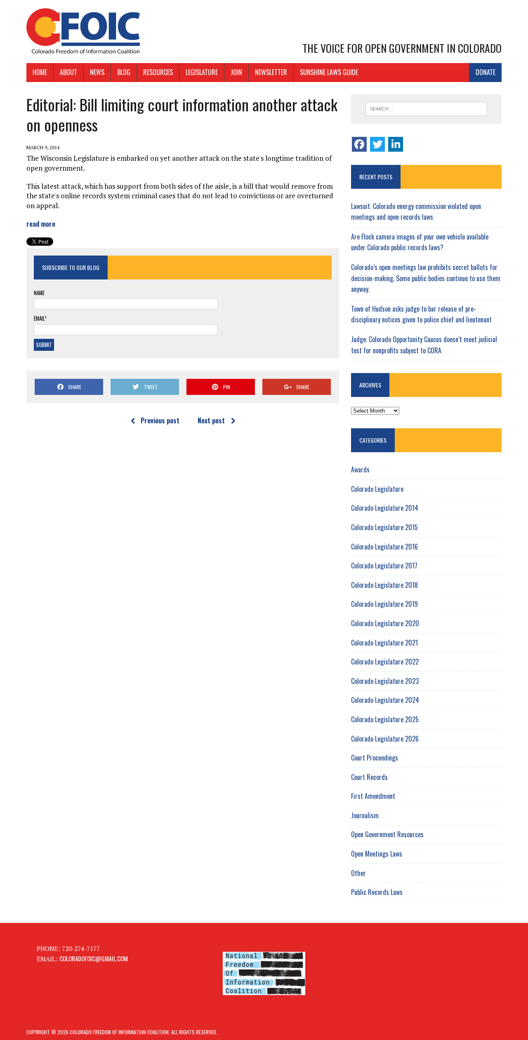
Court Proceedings (374, 758)
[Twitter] (377, 144)
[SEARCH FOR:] (426, 109)
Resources (158, 72)
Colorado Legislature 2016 (384, 547)
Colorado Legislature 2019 (384, 604)
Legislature (202, 72)
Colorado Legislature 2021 (384, 643)
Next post (211, 420)
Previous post (160, 420)
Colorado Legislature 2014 (384, 508)
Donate (485, 72)
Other (358, 873)
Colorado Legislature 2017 (384, 565)
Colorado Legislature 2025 (385, 719)
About (68, 72)
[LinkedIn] (395, 144)
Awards (360, 469)
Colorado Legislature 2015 (384, 527)
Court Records (369, 777)
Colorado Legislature (377, 489)
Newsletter (271, 72)
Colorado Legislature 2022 (385, 662)
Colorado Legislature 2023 (385, 681)
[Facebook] (359, 144)
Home (40, 72)
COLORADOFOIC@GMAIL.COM (93, 958)
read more (40, 223)
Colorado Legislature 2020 (385, 623)
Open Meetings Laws (376, 854)
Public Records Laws (377, 892)
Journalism (365, 815)
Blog (123, 72)
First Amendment (373, 796)
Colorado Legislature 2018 (384, 585)
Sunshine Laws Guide (329, 72)
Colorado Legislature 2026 (385, 739)
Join (236, 72)
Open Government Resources (387, 834)
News (97, 72)
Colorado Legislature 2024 (385, 700)
